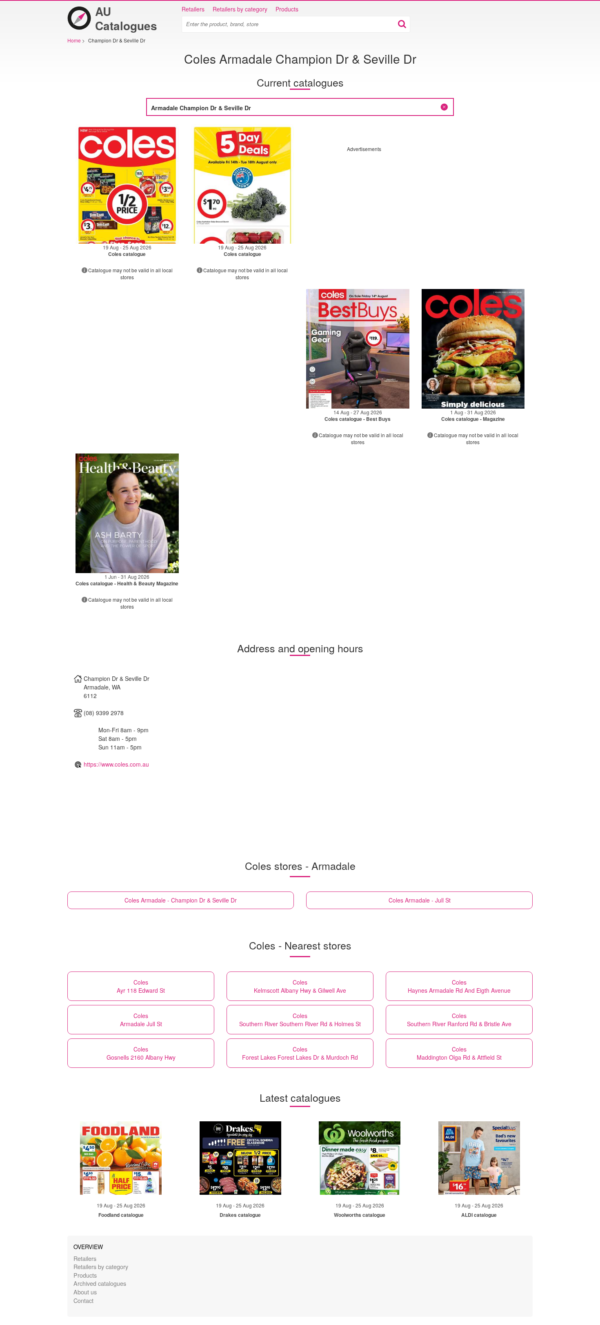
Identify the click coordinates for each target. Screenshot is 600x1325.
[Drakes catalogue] (240, 1158)
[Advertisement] (415, 209)
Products (287, 9)
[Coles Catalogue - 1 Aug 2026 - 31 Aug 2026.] (473, 349)
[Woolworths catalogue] (359, 1158)
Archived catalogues (99, 1283)
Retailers (193, 9)
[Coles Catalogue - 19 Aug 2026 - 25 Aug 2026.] (127, 184)
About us (85, 1291)
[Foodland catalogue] (121, 1158)
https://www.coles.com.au (116, 764)
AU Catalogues (126, 18)
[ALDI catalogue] (479, 1158)
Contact (83, 1300)
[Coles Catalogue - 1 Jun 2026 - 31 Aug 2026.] (127, 513)
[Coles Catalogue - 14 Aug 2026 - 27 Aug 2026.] (357, 349)
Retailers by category (240, 9)
